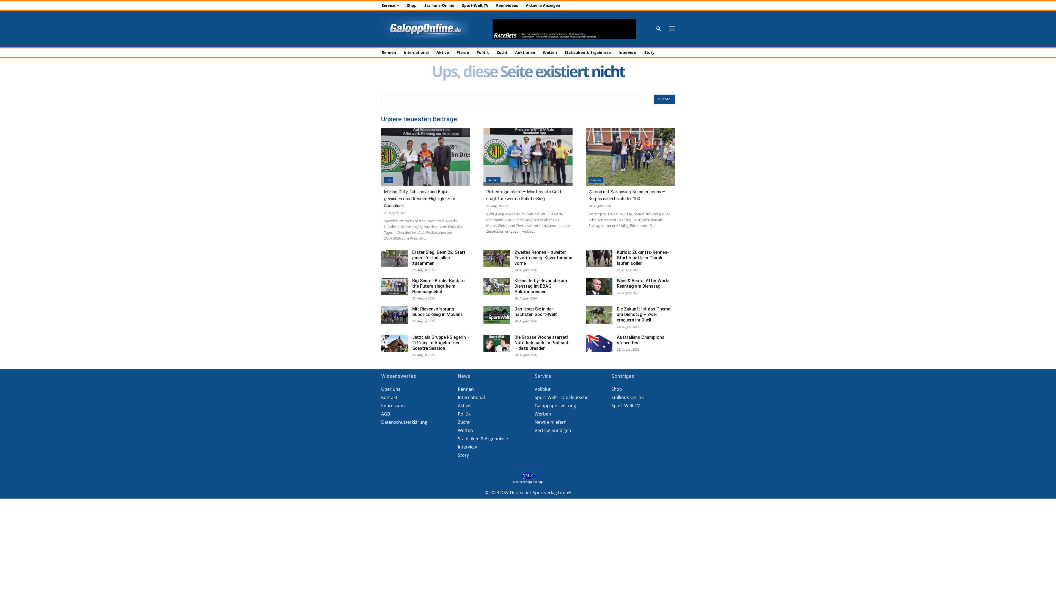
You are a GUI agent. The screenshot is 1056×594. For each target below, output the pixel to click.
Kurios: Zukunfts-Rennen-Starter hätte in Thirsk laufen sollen (643, 258)
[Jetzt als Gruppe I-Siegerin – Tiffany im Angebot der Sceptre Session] (394, 343)
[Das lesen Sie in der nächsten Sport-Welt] (496, 315)
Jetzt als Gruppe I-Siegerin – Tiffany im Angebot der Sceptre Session (441, 343)
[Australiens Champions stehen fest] (599, 343)
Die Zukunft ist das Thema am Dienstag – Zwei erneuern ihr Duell (643, 314)
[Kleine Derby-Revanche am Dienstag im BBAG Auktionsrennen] (496, 286)
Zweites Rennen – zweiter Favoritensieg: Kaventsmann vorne (543, 258)
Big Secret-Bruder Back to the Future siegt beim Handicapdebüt (438, 286)
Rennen (493, 180)
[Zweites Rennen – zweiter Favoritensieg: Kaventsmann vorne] (496, 258)
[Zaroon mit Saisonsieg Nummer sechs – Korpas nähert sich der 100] (630, 157)
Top (388, 180)
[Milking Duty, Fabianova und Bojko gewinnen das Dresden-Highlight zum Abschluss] (425, 157)
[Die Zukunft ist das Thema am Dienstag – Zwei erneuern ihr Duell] (599, 315)
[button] (659, 29)
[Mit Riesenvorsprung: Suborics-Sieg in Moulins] (394, 315)
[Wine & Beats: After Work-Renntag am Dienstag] (599, 286)
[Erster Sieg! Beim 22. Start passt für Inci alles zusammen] (394, 258)
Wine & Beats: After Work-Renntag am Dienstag (643, 283)
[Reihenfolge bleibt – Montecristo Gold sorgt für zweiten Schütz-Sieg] (528, 157)
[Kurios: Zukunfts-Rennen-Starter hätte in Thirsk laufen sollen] (599, 258)
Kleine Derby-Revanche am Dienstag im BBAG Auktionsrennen (541, 286)
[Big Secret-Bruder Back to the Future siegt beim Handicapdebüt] (394, 286)
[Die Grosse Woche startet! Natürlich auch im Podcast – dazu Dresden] (496, 343)
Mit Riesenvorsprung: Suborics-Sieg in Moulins (437, 311)
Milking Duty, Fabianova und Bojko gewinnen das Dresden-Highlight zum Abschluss (419, 198)
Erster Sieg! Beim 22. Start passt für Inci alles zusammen (439, 258)
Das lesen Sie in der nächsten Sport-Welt (536, 311)
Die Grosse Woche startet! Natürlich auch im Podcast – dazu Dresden (542, 343)
